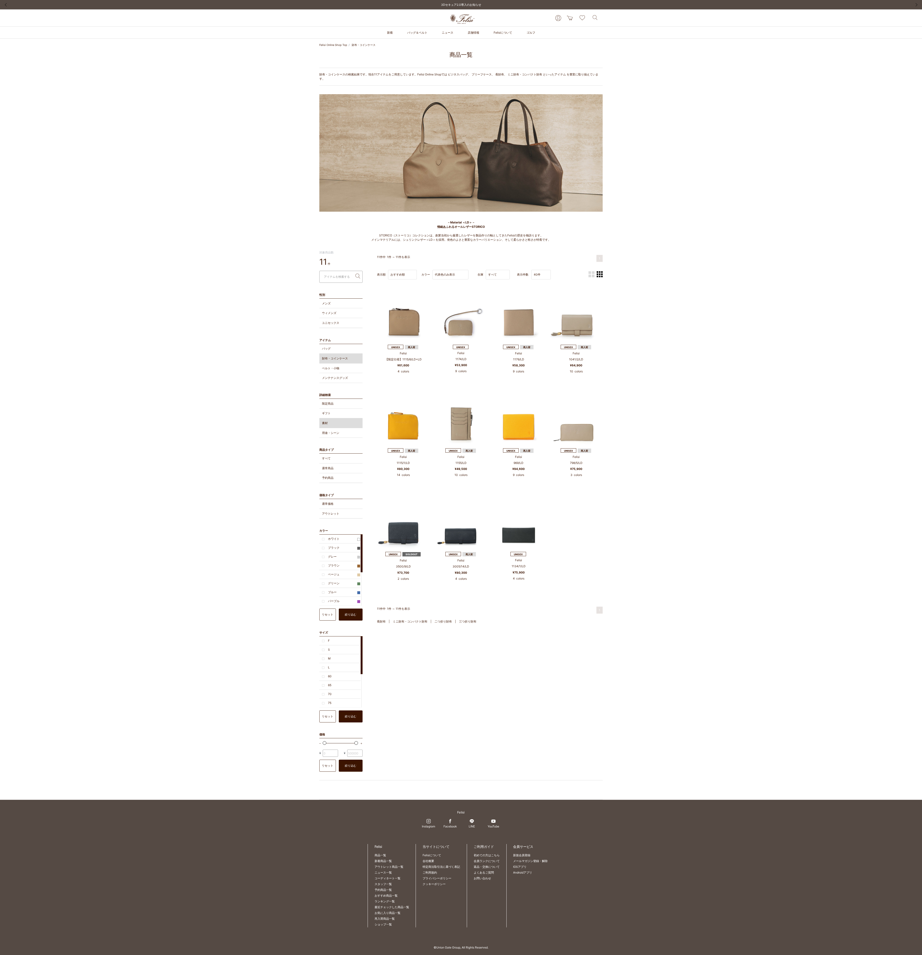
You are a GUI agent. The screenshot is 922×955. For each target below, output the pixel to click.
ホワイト (334, 539)
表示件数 (522, 274)
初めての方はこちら (487, 855)
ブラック (334, 547)
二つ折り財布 (443, 621)
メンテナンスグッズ (335, 378)
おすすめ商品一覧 (386, 895)
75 (329, 703)
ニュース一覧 (383, 872)
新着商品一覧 (383, 861)
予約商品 (328, 478)
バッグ (326, 348)
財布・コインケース (364, 45)
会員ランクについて (487, 861)
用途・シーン (330, 433)
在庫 (480, 274)
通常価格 (328, 503)
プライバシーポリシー (437, 878)
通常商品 (328, 468)
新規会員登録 (521, 855)
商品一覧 (380, 855)
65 (329, 685)
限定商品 (328, 403)
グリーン (334, 583)
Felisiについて (432, 855)
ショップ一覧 (383, 924)
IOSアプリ (520, 867)
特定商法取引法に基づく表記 (441, 867)
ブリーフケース (482, 74)
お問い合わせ (482, 878)
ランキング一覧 (385, 901)
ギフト (326, 413)
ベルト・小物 (330, 368)
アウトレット (330, 513)
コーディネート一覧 (387, 878)
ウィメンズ (329, 313)
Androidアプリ (522, 872)
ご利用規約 (430, 872)
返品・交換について (487, 867)
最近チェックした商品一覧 (392, 907)
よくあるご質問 (484, 872)
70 (330, 694)
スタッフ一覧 (383, 884)
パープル (334, 601)
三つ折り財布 (467, 621)
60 (330, 676)
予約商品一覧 (383, 890)
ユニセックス (330, 323)
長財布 (499, 74)
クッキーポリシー (434, 884)
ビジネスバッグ (458, 74)
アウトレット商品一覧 (389, 867)
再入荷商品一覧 (385, 918)
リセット (327, 614)
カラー (425, 274)
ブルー (332, 592)
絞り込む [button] (350, 614)
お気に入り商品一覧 (387, 913)
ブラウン (334, 565)
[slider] (324, 743)
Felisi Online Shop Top (333, 45)
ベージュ (334, 574)
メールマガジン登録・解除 (530, 861)
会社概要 (428, 861)
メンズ (326, 303)
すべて (326, 458)
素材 (325, 423)
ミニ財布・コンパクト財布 (525, 74)
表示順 (381, 274)
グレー (332, 556)
